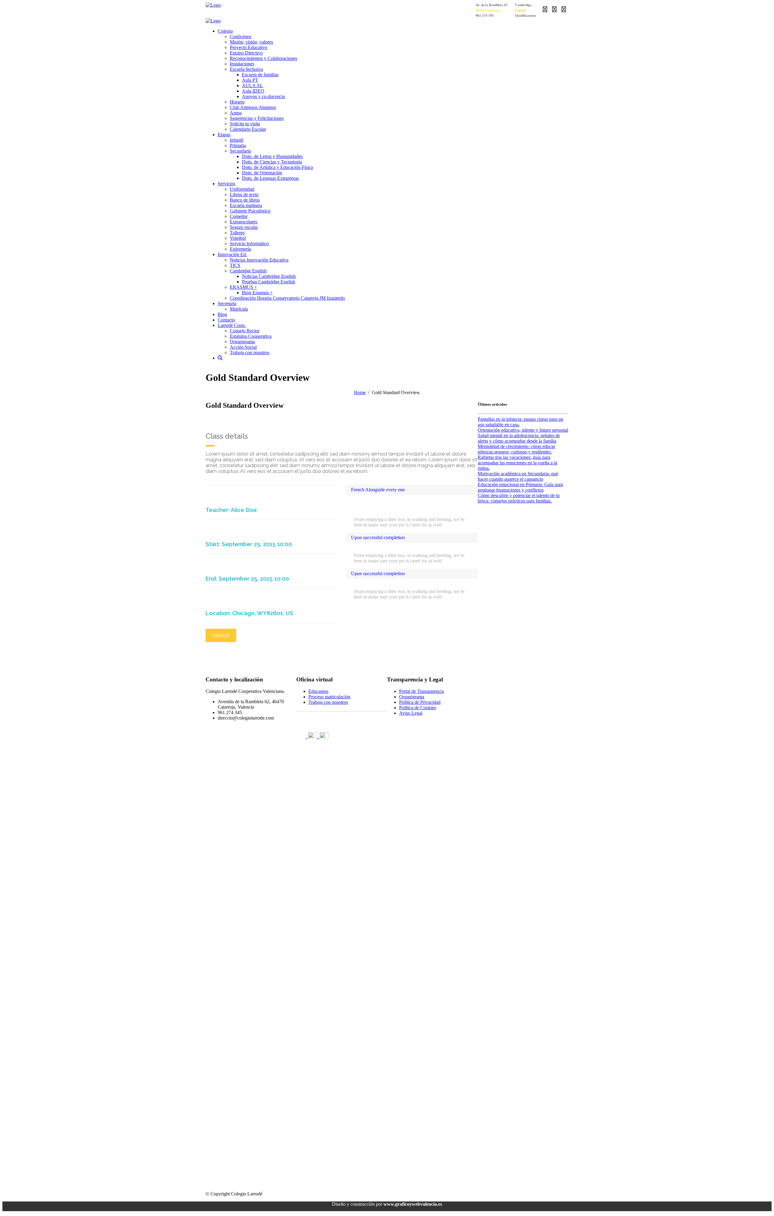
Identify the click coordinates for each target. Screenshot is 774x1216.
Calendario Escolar (248, 129)
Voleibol (238, 238)
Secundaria (240, 150)
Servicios (226, 183)
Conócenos (240, 36)
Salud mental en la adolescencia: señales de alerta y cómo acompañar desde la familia (519, 438)
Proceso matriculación (329, 696)
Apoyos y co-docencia (263, 96)
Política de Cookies (417, 707)
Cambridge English (248, 270)
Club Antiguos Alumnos (253, 107)
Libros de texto (244, 194)
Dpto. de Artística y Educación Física (277, 167)
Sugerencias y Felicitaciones (257, 118)
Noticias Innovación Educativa (259, 259)
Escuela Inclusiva (246, 69)
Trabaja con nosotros (249, 352)
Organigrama (242, 341)
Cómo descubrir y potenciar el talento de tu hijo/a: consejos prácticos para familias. (519, 498)
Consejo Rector (244, 330)
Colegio (225, 31)
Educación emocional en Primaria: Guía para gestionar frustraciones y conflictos (520, 487)
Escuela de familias (260, 74)
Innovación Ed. (232, 254)
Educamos (318, 691)
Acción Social (243, 347)
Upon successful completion (378, 537)
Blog (222, 314)
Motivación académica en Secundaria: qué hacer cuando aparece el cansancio (518, 476)
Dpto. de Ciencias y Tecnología (272, 161)
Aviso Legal (410, 713)
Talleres (237, 232)
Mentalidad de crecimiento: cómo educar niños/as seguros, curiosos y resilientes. (516, 449)
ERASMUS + (243, 287)
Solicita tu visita (245, 123)
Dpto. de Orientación (262, 172)
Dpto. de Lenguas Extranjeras (270, 178)
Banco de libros (245, 200)
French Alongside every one (378, 489)
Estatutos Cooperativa (251, 336)
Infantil (236, 140)
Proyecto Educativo (248, 47)
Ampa (236, 112)
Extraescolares (243, 221)
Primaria (238, 145)
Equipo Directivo (246, 52)
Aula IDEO (253, 91)
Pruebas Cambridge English (268, 281)
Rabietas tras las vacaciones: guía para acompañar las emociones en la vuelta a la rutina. (517, 463)
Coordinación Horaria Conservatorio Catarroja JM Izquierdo (287, 298)
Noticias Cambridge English (269, 276)
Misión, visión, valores (251, 41)
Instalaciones (242, 63)
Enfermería (240, 249)
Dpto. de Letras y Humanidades (272, 156)
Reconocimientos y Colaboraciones (263, 58)
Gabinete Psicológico (250, 210)
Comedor (239, 216)
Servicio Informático (249, 243)
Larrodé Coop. (232, 325)
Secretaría (227, 303)
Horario (237, 101)
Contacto (226, 319)
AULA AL (252, 85)
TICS (235, 265)
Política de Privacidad (420, 702)
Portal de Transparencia (421, 691)
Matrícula (239, 308)
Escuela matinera (246, 205)
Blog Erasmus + (257, 292)
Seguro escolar (244, 227)
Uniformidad (242, 189)
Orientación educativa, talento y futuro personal (523, 430)
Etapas (224, 134)
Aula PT (250, 80)
